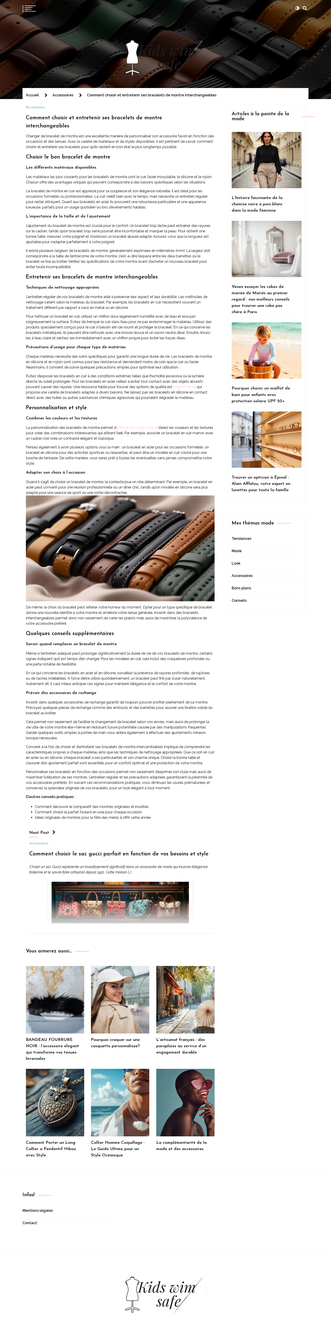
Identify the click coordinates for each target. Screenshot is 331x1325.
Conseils (239, 600)
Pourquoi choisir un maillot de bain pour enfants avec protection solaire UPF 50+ (261, 394)
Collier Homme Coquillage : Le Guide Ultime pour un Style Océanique (118, 1149)
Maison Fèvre (184, 387)
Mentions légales (38, 1210)
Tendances (241, 538)
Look (236, 563)
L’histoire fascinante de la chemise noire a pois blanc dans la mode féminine (257, 204)
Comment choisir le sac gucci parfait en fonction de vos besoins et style (119, 854)
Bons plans (241, 588)
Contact (30, 1223)
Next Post (39, 833)
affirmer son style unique (136, 427)
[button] (297, 8)
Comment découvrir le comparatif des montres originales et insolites (92, 807)
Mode (237, 551)
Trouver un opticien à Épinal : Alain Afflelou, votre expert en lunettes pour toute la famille (261, 483)
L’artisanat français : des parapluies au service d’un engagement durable (181, 1046)
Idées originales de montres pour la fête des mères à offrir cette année (93, 817)
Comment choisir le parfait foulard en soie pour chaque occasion (88, 812)
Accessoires (35, 107)
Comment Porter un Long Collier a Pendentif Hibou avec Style (51, 1149)
